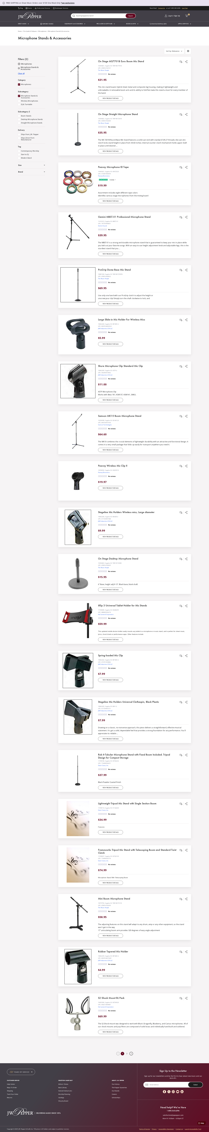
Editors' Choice (63, 1084)
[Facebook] (164, 1092)
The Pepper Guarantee (119, 1088)
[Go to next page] (131, 1053)
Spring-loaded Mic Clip (110, 655)
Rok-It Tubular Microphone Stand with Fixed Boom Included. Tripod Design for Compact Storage (134, 756)
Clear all (21, 73)
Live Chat (185, 8)
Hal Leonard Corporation (106, 614)
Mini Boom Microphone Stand (114, 898)
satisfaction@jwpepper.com (173, 1115)
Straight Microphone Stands (31, 123)
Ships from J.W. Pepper (30, 134)
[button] (23, 23)
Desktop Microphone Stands (32, 119)
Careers (114, 1094)
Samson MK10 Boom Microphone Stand (119, 416)
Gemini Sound (102, 226)
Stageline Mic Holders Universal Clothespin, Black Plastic (128, 701)
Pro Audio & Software (30, 31)
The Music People (103, 70)
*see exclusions (67, 3)
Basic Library (62, 1088)
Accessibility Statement (166, 1129)
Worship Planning (64, 1094)
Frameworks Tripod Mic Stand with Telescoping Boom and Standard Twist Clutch (137, 851)
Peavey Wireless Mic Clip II (112, 465)
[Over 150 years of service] (21, 1072)
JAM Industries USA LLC (105, 328)
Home (20, 31)
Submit (195, 1085)
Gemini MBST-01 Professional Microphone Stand (124, 216)
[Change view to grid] (188, 51)
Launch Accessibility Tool (193, 1129)
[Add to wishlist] (181, 61)
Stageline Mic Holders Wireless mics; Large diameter (126, 512)
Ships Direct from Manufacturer (27, 139)
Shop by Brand (63, 1101)
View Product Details (111, 98)
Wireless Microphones (29, 101)
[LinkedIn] (182, 1092)
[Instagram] (173, 1092)
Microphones (42, 31)
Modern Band (26, 158)
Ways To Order (12, 1088)
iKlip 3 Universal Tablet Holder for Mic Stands (122, 605)
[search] (73, 15)
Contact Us (161, 8)
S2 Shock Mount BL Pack (111, 998)
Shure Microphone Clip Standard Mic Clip (120, 366)
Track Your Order (12, 1094)
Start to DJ (25, 154)
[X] (168, 1092)
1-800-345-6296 (173, 1111)
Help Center (11, 1084)
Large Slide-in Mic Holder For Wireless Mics (121, 319)
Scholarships (116, 1098)
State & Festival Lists (65, 1091)
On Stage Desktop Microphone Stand (118, 558)
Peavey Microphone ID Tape (113, 167)
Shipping (10, 1091)
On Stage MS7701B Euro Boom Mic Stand (121, 61)
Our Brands (115, 1091)
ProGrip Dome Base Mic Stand (114, 269)
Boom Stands (26, 116)
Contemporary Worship (30, 151)
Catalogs (61, 1098)
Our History (116, 1084)
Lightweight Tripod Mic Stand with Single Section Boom (127, 803)
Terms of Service (144, 1129)
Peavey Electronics (104, 176)
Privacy (154, 1129)
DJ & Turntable (26, 104)
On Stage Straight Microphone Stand (118, 114)
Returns (9, 1098)
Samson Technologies (105, 425)
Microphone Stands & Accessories (29, 97)
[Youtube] (177, 1092)
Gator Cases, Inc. (103, 765)
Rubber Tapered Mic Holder (113, 951)
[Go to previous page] (118, 1053)
